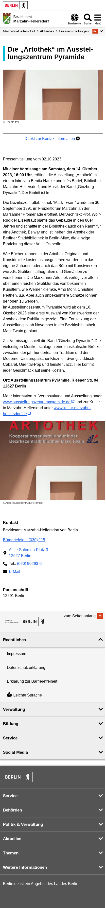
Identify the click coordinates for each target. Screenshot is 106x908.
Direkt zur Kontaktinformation (50, 138)
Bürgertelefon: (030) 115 (24, 540)
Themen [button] (10, 853)
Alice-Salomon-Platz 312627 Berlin (28, 553)
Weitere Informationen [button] (25, 867)
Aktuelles (47, 31)
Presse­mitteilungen (74, 31)
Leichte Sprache (27, 695)
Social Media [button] (15, 752)
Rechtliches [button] (14, 640)
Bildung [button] (10, 723)
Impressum (16, 654)
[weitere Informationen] (7, 18)
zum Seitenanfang (80, 616)
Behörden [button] (12, 810)
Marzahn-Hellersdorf (19, 31)
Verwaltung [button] (14, 709)
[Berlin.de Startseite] (15, 5)
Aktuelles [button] (12, 838)
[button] (97, 31)
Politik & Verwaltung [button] (23, 824)
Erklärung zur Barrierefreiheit (32, 681)
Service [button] (10, 738)
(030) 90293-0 (29, 563)
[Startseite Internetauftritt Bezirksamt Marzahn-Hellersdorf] (25, 621)
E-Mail (14, 572)
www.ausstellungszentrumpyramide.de (37, 402)
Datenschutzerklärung (26, 667)
